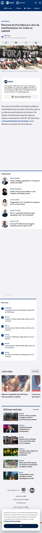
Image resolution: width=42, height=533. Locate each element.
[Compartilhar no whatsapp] (6, 42)
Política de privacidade (21, 499)
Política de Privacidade (12, 521)
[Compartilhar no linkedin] (36, 42)
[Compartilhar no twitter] (26, 42)
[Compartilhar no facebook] (16, 42)
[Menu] (40, 3)
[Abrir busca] (36, 3)
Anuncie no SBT (21, 496)
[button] (16, 388)
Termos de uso (21, 503)
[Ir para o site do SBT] (32, 490)
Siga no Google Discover (22, 97)
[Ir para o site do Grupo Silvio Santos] (17, 490)
